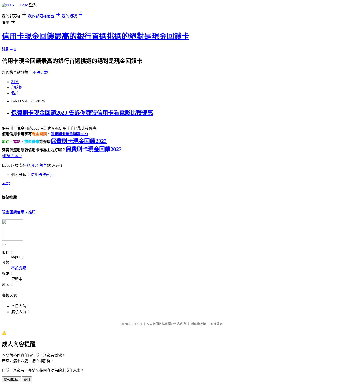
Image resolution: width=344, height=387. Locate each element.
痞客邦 (32, 165)
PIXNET (137, 324)
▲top (6, 183)
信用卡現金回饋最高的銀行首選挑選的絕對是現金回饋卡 (95, 36)
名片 (15, 93)
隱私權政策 (198, 324)
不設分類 (40, 72)
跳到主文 (9, 49)
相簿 (15, 82)
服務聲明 (216, 324)
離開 (27, 379)
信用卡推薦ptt (42, 175)
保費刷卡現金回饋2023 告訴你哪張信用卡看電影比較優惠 (82, 113)
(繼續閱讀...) (12, 156)
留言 (43, 165)
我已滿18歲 (11, 379)
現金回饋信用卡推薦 (19, 212)
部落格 (16, 87)
